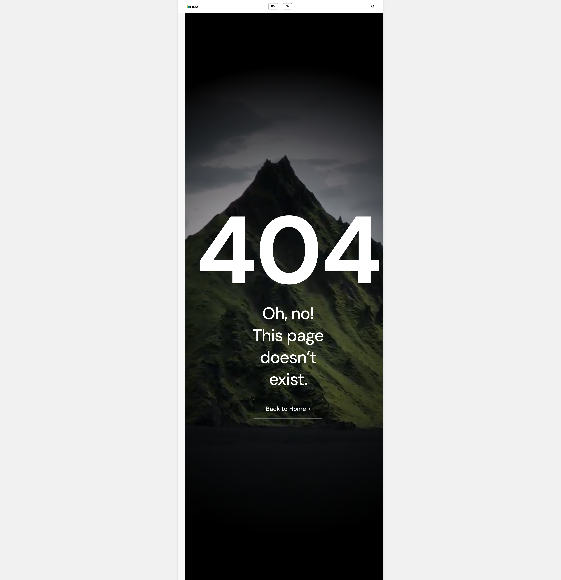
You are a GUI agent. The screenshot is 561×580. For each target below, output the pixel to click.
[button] (288, 408)
